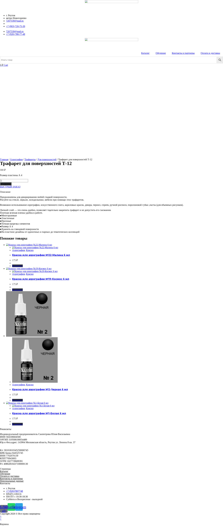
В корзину (5, 184)
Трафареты (30, 159)
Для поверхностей (46, 159)
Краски (30, 250)
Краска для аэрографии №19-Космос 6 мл (40, 279)
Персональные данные (12, 481)
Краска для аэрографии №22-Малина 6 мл (41, 255)
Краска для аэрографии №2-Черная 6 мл (40, 389)
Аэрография (16, 159)
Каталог (145, 53)
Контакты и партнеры (183, 53)
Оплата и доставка (210, 53)
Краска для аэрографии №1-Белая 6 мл (39, 413)
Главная (4, 159)
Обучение (161, 53)
